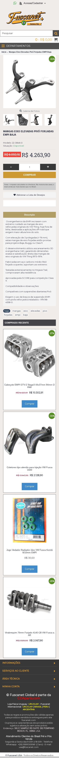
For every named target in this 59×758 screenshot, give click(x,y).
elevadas (35, 311)
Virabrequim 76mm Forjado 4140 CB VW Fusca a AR (29, 633)
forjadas (8, 315)
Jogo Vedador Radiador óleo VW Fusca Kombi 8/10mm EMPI (29, 551)
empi (17, 315)
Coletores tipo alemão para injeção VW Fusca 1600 (29, 468)
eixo (25, 311)
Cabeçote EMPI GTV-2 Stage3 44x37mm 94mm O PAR (29, 385)
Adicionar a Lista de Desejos (31, 195)
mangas (16, 311)
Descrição (29, 214)
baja (25, 315)
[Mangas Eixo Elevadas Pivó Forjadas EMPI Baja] (29, 81)
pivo (45, 311)
